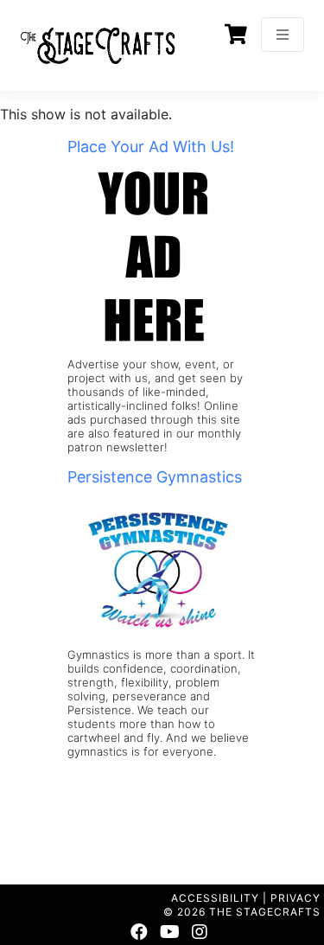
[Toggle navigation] (282, 34)
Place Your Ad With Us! (150, 146)
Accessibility (215, 897)
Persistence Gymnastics (154, 477)
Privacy (295, 897)
